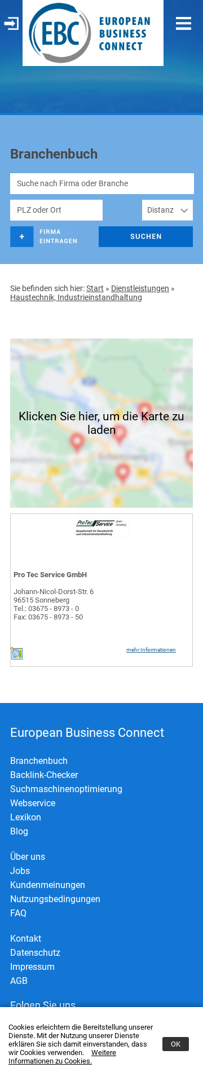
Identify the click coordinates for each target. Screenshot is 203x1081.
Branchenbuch (39, 760)
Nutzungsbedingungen (55, 899)
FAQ (18, 913)
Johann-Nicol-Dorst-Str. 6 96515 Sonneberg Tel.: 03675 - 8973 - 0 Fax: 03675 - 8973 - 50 (54, 604)
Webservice (32, 803)
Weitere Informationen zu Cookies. (62, 1056)
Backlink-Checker (44, 775)
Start (95, 288)
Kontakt (25, 938)
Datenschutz (35, 952)
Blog (19, 831)
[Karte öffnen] (16, 657)
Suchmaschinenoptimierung (66, 789)
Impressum (32, 966)
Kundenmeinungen (47, 885)
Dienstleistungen (140, 288)
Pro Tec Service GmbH (50, 574)
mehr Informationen (151, 650)
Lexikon (25, 817)
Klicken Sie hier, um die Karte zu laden (101, 423)
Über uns (27, 856)
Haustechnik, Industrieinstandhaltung (76, 297)
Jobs (20, 870)
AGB (19, 980)
